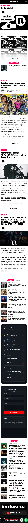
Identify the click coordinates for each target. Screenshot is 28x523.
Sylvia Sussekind (10, 91)
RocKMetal (9, 12)
